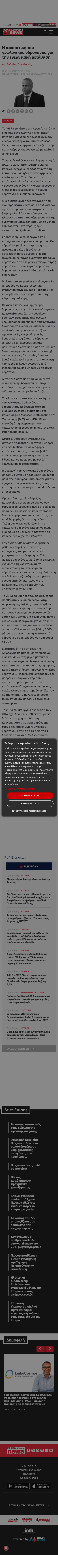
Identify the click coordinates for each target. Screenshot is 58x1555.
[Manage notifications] (6, 1548)
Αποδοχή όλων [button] (30, 795)
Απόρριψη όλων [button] (30, 803)
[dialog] (28, 777)
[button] (28, 788)
